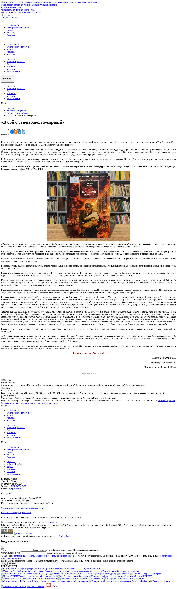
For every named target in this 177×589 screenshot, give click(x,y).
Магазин (11, 69)
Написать (6, 388)
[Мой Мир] (19, 132)
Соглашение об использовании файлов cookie (22, 508)
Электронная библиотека (18, 27)
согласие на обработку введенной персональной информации (43, 556)
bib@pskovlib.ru (14, 489)
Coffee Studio (65, 536)
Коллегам (11, 66)
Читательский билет (10, 553)
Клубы (10, 64)
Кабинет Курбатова (16, 61)
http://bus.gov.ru (50, 522)
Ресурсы (11, 32)
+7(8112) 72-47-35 (18, 486)
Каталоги (11, 35)
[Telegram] (23, 132)
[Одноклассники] (16, 132)
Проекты (11, 59)
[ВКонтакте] (12, 132)
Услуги (10, 30)
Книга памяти (13, 71)
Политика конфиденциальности (16, 512)
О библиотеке (13, 25)
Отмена (12, 564)
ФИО (3, 550)
